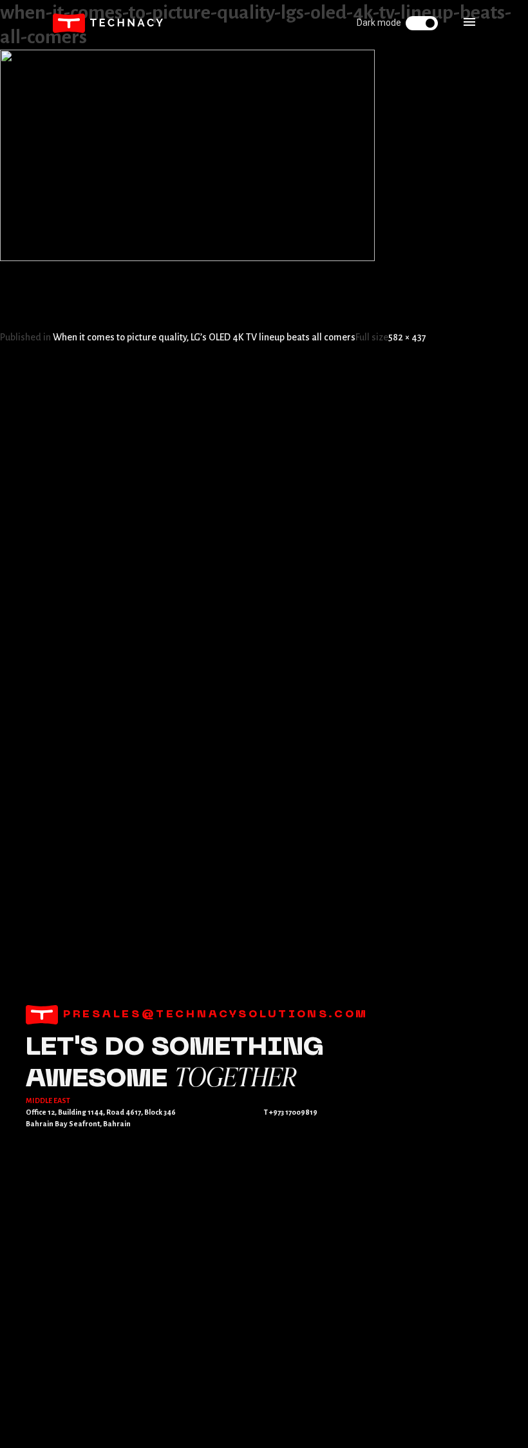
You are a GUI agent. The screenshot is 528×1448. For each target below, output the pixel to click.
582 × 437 (407, 337)
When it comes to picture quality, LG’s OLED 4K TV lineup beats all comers (204, 337)
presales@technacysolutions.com (213, 1015)
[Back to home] (108, 23)
